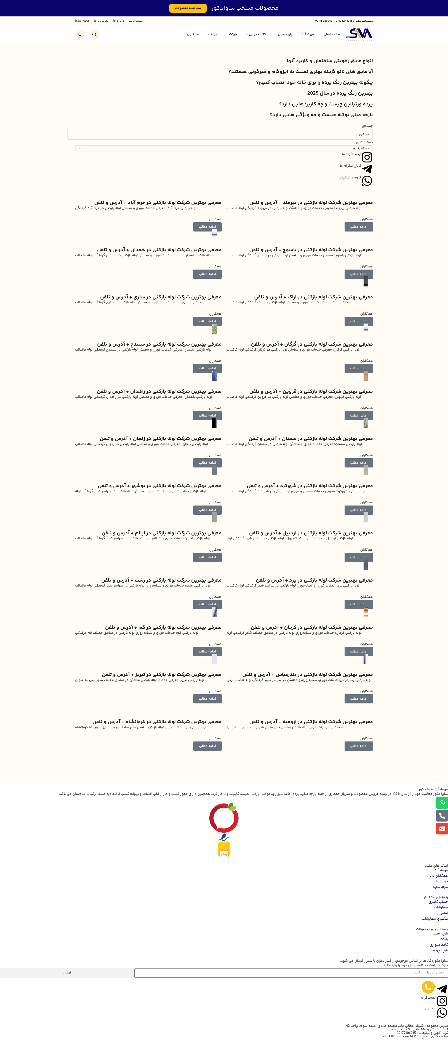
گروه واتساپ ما (349, 177)
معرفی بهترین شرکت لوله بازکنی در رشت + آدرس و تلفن (161, 580)
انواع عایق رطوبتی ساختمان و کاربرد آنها (330, 61)
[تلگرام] (442, 989)
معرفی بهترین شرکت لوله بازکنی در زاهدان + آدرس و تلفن (159, 392)
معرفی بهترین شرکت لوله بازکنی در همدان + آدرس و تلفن (159, 250)
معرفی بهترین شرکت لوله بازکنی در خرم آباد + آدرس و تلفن (158, 203)
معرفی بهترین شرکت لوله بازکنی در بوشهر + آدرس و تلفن (160, 486)
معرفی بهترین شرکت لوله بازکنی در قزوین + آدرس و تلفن (311, 392)
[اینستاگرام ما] (367, 157)
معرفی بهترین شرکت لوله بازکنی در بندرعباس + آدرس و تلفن (307, 675)
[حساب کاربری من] (80, 34)
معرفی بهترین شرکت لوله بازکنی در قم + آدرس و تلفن (163, 628)
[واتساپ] (442, 1013)
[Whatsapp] (442, 803)
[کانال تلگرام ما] (367, 169)
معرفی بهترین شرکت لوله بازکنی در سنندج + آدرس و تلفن (159, 344)
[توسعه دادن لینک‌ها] (428, 987)
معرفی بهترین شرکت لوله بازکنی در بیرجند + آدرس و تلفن (311, 203)
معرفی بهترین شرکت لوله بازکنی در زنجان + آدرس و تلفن (161, 439)
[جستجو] (94, 34)
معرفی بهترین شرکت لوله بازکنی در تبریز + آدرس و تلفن (162, 675)
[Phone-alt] (442, 816)
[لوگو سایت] (359, 34)
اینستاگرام (428, 997)
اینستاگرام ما (351, 154)
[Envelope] (442, 828)
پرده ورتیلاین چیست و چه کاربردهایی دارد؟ (326, 104)
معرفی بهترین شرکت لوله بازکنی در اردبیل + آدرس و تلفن (311, 533)
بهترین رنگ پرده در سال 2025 (340, 93)
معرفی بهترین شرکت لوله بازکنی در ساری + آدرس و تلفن (161, 297)
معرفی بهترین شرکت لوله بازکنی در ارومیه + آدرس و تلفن (311, 722)
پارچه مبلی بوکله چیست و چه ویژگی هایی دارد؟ (321, 115)
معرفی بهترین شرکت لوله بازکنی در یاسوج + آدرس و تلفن (311, 250)
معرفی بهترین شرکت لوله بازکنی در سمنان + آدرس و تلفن (311, 439)
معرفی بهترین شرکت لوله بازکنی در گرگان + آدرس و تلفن (312, 344)
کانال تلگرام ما (350, 166)
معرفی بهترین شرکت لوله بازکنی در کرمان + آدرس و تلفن (312, 628)
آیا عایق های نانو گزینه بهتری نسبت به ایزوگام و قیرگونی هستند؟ (300, 72)
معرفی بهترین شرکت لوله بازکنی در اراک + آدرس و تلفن (313, 297)
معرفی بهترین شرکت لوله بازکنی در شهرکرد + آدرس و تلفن (310, 486)
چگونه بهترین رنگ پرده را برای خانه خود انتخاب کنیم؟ (314, 83)
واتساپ (430, 1009)
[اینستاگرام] (442, 1001)
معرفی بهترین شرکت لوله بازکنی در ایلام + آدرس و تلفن (162, 533)
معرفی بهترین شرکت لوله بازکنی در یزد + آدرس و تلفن (314, 580)
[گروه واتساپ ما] (367, 181)
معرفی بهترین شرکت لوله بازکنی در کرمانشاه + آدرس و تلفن (157, 722)
